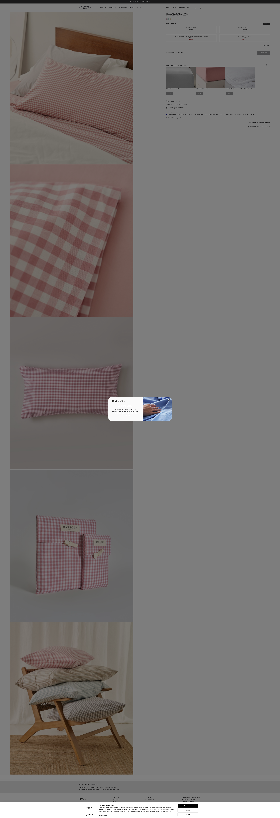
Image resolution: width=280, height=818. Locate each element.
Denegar (188, 814)
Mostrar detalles (103, 815)
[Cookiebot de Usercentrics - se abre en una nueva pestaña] (89, 815)
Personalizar (187, 810)
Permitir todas (188, 805)
